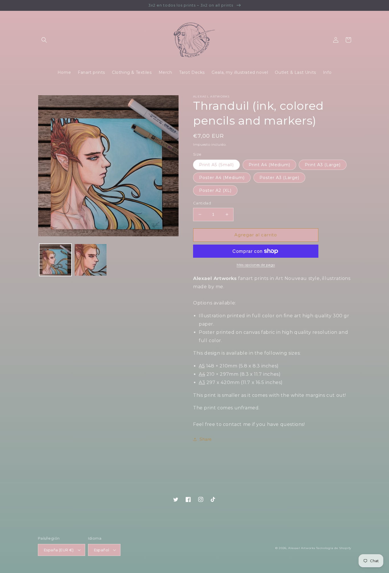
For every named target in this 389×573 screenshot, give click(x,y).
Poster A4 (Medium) (222, 177)
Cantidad (202, 203)
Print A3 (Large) (323, 164)
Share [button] (206, 439)
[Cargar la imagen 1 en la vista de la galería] (55, 260)
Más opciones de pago (256, 265)
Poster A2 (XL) (215, 190)
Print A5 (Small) (216, 164)
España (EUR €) (59, 550)
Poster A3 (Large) (279, 177)
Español (101, 550)
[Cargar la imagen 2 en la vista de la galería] (90, 260)
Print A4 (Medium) (269, 164)
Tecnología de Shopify (333, 548)
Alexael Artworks (301, 548)
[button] (44, 40)
